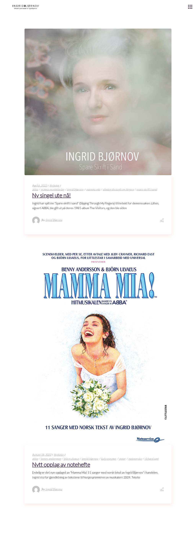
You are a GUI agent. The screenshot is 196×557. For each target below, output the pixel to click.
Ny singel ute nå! (51, 195)
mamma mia (93, 189)
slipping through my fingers (118, 189)
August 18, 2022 (41, 454)
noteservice (135, 458)
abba (35, 189)
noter (122, 458)
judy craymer (108, 458)
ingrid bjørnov (75, 189)
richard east (151, 458)
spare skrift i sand (147, 189)
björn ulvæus (71, 458)
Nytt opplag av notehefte (61, 464)
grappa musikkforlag (52, 189)
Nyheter (54, 185)
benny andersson (51, 458)
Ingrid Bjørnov (53, 220)
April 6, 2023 (39, 185)
